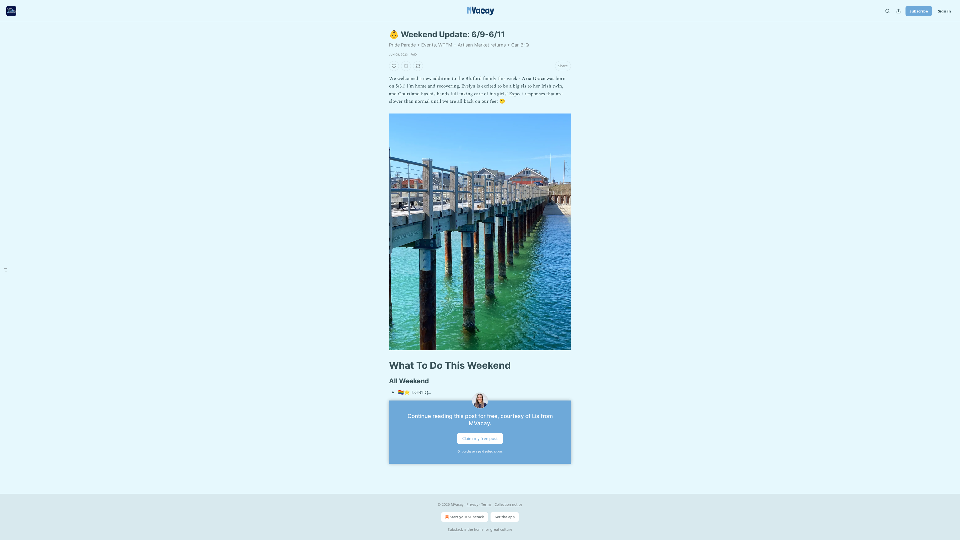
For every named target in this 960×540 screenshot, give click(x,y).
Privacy (472, 504)
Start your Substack (467, 516)
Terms (486, 504)
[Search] (887, 11)
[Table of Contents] (5, 270)
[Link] (382, 365)
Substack (455, 529)
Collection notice (508, 504)
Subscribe (919, 11)
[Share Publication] (899, 11)
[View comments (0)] (406, 66)
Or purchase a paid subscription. (480, 451)
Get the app (504, 516)
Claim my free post (480, 438)
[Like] (394, 66)
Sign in (944, 11)
